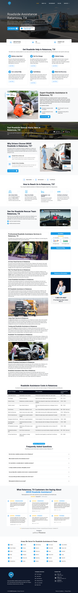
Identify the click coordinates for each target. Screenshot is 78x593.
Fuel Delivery (37, 72)
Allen (11, 554)
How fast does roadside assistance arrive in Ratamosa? (21, 454)
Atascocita (25, 557)
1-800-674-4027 (60, 298)
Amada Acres (12, 561)
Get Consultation (11, 170)
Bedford (37, 554)
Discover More (44, 116)
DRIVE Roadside (13, 591)
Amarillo (24, 544)
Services (66, 3)
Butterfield (51, 561)
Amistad (24, 551)
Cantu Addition (64, 544)
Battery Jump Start (17, 56)
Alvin (11, 557)
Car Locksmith (39, 582)
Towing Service (39, 580)
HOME (37, 3)
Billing (59, 3)
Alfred (11, 551)
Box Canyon (51, 544)
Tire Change (38, 574)
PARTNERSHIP (52, 3)
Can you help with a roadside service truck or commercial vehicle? (23, 472)
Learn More (11, 65)
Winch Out (38, 584)
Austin (24, 561)
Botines (37, 561)
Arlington (24, 554)
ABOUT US (44, 3)
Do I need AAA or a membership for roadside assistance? (21, 463)
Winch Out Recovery (60, 72)
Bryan (50, 551)
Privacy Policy (68, 591)
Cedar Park (64, 561)
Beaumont (38, 551)
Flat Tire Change (38, 56)
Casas (63, 554)
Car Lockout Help (16, 72)
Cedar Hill (63, 557)
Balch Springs (38, 544)
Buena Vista (51, 554)
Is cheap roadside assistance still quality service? (19, 467)
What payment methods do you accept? (17, 481)
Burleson (50, 557)
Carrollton (63, 551)
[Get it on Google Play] (66, 131)
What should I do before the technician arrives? (19, 458)
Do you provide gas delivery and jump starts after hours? (21, 476)
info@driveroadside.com (61, 578)
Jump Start (38, 576)
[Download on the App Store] (57, 131)
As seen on (39, 530)
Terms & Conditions (59, 591)
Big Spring (38, 557)
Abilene (11, 544)
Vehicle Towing (59, 56)
